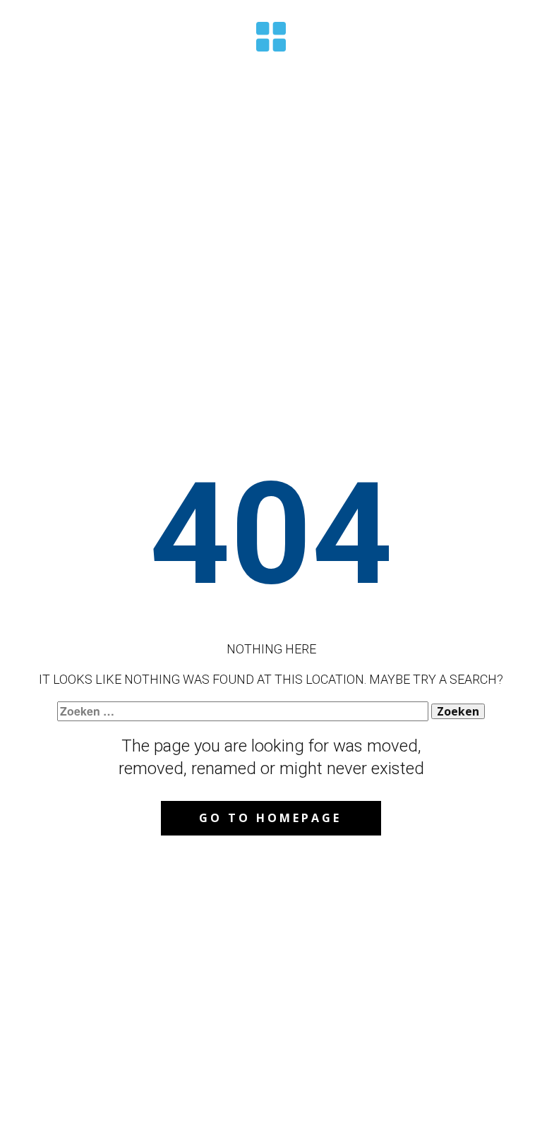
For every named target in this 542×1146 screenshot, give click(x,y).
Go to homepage (270, 818)
